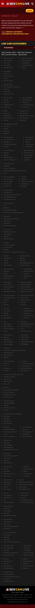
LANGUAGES (7, 282)
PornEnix (6, 370)
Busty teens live (8, 561)
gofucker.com (28, 276)
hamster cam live (28, 561)
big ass (6, 78)
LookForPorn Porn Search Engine (13, 374)
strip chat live (29, 139)
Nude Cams (7, 91)
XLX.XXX (21, 480)
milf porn (28, 142)
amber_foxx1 (9, 16)
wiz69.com (7, 113)
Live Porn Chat (8, 247)
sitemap (24, 177)
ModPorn (6, 249)
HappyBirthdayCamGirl (26, 324)
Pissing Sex (27, 550)
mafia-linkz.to (7, 115)
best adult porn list (26, 368)
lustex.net (26, 273)
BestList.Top (24, 495)
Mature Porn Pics (25, 300)
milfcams (6, 146)
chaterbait (22, 120)
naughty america (26, 366)
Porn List (6, 102)
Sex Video (26, 476)
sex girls (6, 410)
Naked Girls (26, 563)
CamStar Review (8, 67)
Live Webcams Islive (9, 376)
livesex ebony (8, 335)
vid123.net (7, 524)
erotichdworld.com (9, 139)
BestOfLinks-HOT (8, 157)
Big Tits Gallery (28, 155)
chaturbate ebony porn (10, 432)
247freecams (7, 278)
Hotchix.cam (24, 297)
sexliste (24, 179)
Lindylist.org (7, 223)
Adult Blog (7, 166)
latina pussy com (8, 352)
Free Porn (6, 460)
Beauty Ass (26, 568)
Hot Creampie (8, 60)
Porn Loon (7, 63)
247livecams (24, 344)
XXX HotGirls (7, 453)
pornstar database (9, 177)
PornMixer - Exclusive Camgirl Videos (14, 252)
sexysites (6, 513)
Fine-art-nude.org (9, 392)
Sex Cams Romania (9, 295)
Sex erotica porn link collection (13, 414)
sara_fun (6, 493)
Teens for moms (8, 58)
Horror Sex (7, 289)
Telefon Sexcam (8, 269)
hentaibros (7, 418)
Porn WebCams (25, 63)
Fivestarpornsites (25, 256)
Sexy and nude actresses (11, 390)
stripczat (6, 304)
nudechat (6, 131)
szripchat (26, 160)
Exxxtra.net (7, 416)
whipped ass (27, 313)
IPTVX (5, 366)
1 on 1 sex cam (8, 229)
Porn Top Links (24, 118)
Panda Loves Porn (9, 118)
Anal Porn (6, 315)
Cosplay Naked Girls (27, 65)
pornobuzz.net (8, 179)
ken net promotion (9, 361)
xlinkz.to (6, 469)
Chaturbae (25, 102)
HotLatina (6, 256)
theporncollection (28, 566)
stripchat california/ (25, 284)
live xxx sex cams (25, 326)
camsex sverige (8, 344)
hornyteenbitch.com (27, 500)
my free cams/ (23, 487)
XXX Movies (24, 335)
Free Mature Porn (9, 574)
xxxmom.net (25, 107)
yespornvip (7, 508)
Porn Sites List (8, 497)
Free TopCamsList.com (26, 289)
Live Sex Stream (27, 427)
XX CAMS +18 (26, 434)
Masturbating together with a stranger (15, 170)
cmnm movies (29, 144)
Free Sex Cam (24, 111)
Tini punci (26, 318)
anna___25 (7, 384)
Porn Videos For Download (11, 87)
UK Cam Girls (7, 423)
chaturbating (6, 34)
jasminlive (6, 208)
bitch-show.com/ (8, 548)
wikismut (6, 236)
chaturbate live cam (9, 297)
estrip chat (24, 339)
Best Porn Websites (9, 429)
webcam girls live (27, 436)
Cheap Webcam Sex (24, 489)
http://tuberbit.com (27, 432)
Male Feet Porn (8, 318)
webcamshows (18, 34)
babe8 (5, 111)
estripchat (7, 308)
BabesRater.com (28, 150)
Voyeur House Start (9, 436)
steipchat (6, 537)
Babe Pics (6, 133)
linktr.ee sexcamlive (9, 408)
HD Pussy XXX (8, 463)
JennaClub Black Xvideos (11, 526)
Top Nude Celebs (9, 555)
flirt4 (5, 500)
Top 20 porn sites (28, 315)
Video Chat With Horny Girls (11, 576)
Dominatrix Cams (8, 545)
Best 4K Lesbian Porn (10, 232)
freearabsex (7, 71)
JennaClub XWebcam (27, 363)
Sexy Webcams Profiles (10, 124)
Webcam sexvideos (26, 282)
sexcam (6, 100)
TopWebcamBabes (9, 403)
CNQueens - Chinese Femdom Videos (15, 350)
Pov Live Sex (7, 484)
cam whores (7, 221)
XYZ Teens (7, 579)
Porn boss (7, 539)
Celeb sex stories (9, 76)
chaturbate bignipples (27, 295)
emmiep (24, 186)
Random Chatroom (9, 328)
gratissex (6, 559)
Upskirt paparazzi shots (26, 263)
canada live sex (8, 572)
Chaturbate (17, 32)
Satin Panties (25, 337)
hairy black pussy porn (10, 197)
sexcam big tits (8, 190)
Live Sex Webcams (26, 60)
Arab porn (6, 357)
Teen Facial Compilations (26, 484)
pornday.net (28, 146)
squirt (5, 173)
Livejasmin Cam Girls (10, 394)
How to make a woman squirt (12, 542)
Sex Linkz (6, 363)
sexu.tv (6, 331)
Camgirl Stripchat (9, 276)
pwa (5, 321)
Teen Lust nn (7, 458)
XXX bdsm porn (8, 355)
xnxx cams (24, 361)
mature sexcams (8, 447)
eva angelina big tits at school (12, 194)
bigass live (7, 442)
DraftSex (6, 155)
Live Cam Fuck (8, 480)
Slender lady (27, 157)
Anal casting (7, 65)
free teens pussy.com (10, 144)
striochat (6, 563)
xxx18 (26, 34)
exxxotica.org (8, 421)
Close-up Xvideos (25, 287)
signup (29, 11)
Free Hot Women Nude (10, 210)
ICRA (21, 592)
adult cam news (8, 506)
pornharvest (7, 535)
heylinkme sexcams (9, 291)
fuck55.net (27, 548)
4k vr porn (25, 429)
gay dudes (7, 471)
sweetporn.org (8, 84)
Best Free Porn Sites (27, 181)
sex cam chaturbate (9, 168)
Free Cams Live (8, 466)
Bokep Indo (7, 216)
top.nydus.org (8, 566)
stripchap (26, 466)
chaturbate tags (8, 137)
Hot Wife (6, 313)
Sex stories (23, 321)
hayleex (25, 559)
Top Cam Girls (25, 370)
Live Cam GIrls (8, 495)
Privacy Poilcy (7, 511)
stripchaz (6, 550)
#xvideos (9, 32)
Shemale (6, 153)
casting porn (7, 348)
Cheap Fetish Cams (27, 104)
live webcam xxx (28, 552)
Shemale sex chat (9, 400)
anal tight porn (25, 493)
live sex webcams (9, 287)
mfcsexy (6, 242)
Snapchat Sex (28, 269)
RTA (13, 592)
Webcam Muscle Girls (10, 515)
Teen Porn (23, 260)
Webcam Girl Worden (27, 342)
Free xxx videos (8, 181)
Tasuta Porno (28, 545)
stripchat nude (8, 97)
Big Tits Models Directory (11, 456)
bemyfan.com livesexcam (11, 552)
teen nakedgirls (8, 445)
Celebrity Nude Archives (11, 449)
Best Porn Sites (8, 80)
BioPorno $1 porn (28, 469)
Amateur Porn (8, 184)
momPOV (6, 300)
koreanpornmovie (9, 502)
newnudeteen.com (26, 331)
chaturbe (6, 126)
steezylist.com (8, 521)
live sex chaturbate (9, 245)
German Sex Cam (25, 265)
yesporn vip (7, 73)
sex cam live (7, 186)
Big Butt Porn (7, 368)
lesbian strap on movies (26, 115)
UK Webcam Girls (8, 581)
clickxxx (6, 129)
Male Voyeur (7, 476)
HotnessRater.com (9, 150)
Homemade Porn (27, 100)
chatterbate (26, 308)
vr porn (22, 328)
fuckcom (22, 258)
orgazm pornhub (28, 311)
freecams (6, 271)
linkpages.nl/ (7, 142)
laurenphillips (8, 234)
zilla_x (5, 302)
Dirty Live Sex (7, 284)
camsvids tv (7, 528)
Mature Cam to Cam (9, 473)
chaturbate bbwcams (27, 502)
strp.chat (23, 302)
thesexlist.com (8, 192)
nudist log (6, 107)
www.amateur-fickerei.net (11, 218)
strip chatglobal (8, 342)
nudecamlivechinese (27, 58)
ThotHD (6, 260)
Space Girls (7, 482)
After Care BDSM (27, 97)
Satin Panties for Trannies (26, 482)
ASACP (17, 592)
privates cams (26, 184)
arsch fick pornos (9, 203)
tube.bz (25, 471)
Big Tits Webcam (8, 326)
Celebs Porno (8, 339)
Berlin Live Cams (28, 555)
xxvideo (23, 67)
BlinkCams (7, 427)
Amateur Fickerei (28, 271)
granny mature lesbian (10, 225)
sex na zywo (7, 489)
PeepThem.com (28, 153)
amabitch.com (8, 440)
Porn (25, 278)
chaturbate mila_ (8, 104)
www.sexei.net (8, 519)
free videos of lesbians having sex (13, 212)
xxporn (6, 487)
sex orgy (23, 497)
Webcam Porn (8, 258)
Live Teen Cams (27, 473)
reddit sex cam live (9, 163)
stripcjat (6, 120)
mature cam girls (8, 94)
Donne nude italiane (9, 532)
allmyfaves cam (8, 381)
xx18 (5, 205)
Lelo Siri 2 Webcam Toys (11, 160)
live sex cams (23, 113)
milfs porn (6, 337)
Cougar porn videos (26, 291)
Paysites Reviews (9, 239)
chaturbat (23, 304)
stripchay (6, 89)
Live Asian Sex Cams (10, 199)
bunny (5, 434)
